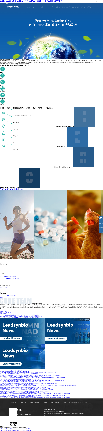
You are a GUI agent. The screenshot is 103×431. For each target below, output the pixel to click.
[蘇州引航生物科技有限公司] (13, 7)
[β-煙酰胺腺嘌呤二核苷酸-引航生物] (0, 279)
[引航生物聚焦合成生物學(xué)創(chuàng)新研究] (51, 31)
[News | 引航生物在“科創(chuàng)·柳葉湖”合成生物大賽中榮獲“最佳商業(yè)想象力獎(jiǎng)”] (67, 343)
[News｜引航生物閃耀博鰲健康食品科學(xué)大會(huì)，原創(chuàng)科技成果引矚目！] (22, 343)
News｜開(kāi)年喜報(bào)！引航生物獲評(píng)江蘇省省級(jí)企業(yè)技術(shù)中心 (19, 317)
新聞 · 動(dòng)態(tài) (5, 311)
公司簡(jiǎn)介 (22, 402)
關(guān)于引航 (75, 7)
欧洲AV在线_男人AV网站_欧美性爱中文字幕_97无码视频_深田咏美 (15, 429)
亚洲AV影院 (3, 430)
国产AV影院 (8, 430)
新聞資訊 (83, 7)
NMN (50, 7)
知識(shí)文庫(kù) (4, 313)
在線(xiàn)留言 (83, 402)
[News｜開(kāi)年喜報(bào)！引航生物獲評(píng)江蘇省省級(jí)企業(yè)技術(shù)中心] (22, 368)
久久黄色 (21, 430)
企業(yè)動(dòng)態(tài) (5, 312)
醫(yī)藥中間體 (57, 7)
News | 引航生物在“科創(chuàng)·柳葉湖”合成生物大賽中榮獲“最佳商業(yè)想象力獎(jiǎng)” (21, 316)
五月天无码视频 (27, 430)
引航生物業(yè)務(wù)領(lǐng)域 (11, 189)
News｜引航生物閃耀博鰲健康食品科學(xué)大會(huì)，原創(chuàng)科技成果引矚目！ (20, 315)
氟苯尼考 (35, 7)
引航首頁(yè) (28, 7)
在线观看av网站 (15, 430)
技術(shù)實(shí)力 (66, 7)
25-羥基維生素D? (43, 7)
